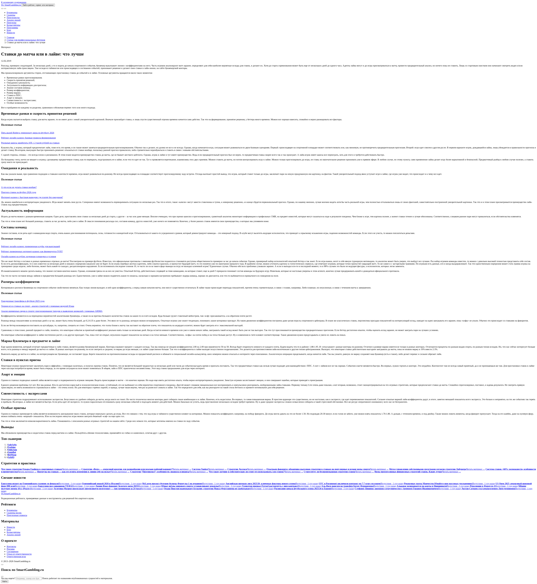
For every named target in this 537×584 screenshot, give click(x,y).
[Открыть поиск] (2, 8)
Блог (9, 30)
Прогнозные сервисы (17, 515)
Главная (10, 37)
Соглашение (12, 551)
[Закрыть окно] (2, 564)
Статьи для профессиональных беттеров (26, 40)
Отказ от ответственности (19, 554)
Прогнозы (11, 22)
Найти (4, 581)
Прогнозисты (13, 17)
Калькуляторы (13, 25)
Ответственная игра (16, 556)
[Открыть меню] (5, 8)
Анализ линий (14, 20)
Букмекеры (12, 12)
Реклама (11, 549)
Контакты (11, 546)
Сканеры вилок (14, 513)
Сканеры (11, 15)
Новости (11, 32)
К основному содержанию (13, 2)
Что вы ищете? (8, 578)
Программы (12, 27)
